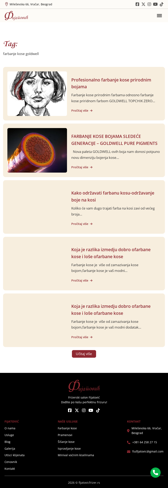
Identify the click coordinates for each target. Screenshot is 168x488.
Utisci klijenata (15, 455)
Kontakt (10, 469)
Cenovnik (11, 462)
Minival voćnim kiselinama (76, 455)
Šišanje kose (66, 442)
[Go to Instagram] (149, 4)
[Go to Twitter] (143, 4)
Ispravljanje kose (69, 448)
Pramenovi (65, 435)
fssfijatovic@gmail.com (147, 451)
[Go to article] (37, 93)
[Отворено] (159, 15)
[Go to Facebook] (70, 411)
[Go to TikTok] (161, 4)
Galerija (10, 448)
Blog (7, 442)
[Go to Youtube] (155, 4)
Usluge (9, 435)
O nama (10, 428)
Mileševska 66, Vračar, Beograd (147, 430)
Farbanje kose (67, 428)
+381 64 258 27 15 (144, 442)
